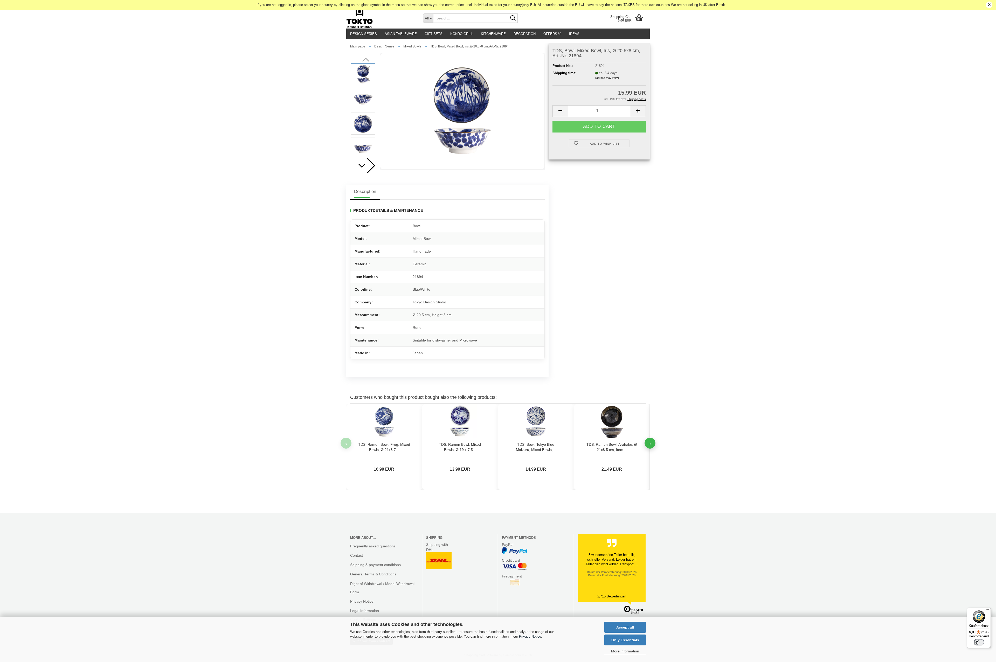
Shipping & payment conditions (375, 565)
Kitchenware (493, 34)
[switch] (979, 642)
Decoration (525, 34)
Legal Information (364, 611)
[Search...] (513, 18)
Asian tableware (401, 34)
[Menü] (988, 611)
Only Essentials (625, 640)
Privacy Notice (530, 636)
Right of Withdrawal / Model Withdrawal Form (382, 588)
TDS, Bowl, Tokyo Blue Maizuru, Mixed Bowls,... (536, 447)
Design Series (363, 34)
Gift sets (433, 34)
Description (365, 191)
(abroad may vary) (607, 77)
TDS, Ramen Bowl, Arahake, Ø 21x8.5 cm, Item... (611, 447)
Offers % (552, 34)
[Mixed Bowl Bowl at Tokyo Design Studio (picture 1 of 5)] (462, 111)
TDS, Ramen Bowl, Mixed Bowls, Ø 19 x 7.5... (460, 447)
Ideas (574, 34)
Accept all (625, 627)
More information (625, 651)
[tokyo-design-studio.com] (380, 18)
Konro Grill (461, 34)
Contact (356, 555)
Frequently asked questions (373, 546)
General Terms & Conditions (373, 574)
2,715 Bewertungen (611, 596)
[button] (366, 165)
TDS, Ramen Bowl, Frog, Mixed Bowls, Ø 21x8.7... (384, 447)
